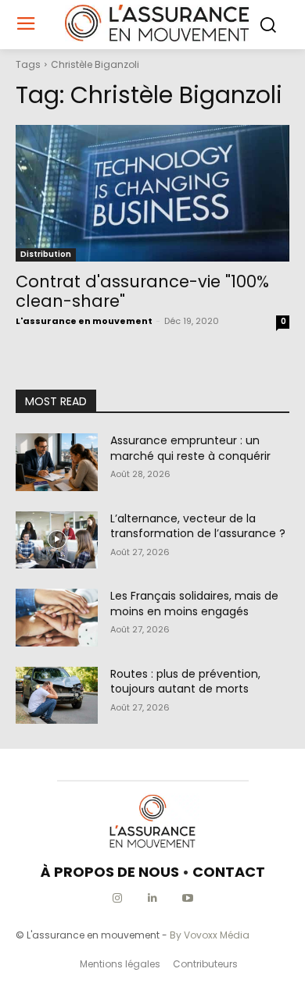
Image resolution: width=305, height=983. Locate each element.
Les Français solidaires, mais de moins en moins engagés (194, 603)
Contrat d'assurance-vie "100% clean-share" (142, 291)
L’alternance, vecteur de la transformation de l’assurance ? (197, 526)
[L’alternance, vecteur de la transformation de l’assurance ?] (57, 540)
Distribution (45, 254)
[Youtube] (188, 898)
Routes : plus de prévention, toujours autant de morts (185, 681)
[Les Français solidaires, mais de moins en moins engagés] (57, 617)
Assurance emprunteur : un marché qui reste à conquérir (190, 448)
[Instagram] (117, 898)
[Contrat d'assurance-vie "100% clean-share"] (152, 193)
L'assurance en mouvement (84, 321)
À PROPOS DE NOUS (110, 871)
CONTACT (228, 871)
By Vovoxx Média (209, 935)
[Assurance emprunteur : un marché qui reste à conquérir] (57, 462)
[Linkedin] (153, 898)
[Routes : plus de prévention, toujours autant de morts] (57, 696)
